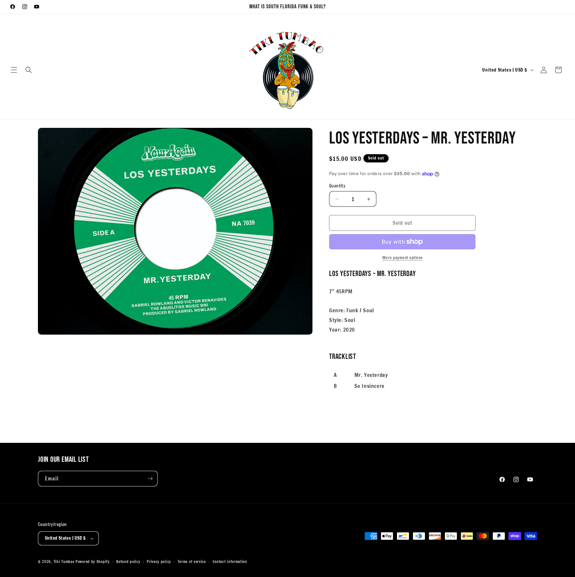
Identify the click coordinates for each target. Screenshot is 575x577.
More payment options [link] (402, 257)
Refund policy (128, 561)
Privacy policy (159, 561)
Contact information (230, 561)
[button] (14, 70)
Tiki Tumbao (64, 561)
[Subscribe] (150, 478)
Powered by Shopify (93, 561)
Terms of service (192, 561)
